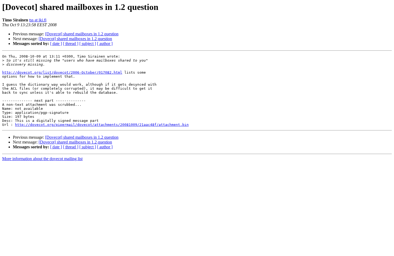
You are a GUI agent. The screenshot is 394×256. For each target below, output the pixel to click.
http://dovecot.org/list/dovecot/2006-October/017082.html (62, 72)
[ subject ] (87, 43)
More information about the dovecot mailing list (42, 158)
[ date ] (56, 43)
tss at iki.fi (37, 20)
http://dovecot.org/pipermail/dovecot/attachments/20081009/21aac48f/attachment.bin (102, 125)
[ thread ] (70, 43)
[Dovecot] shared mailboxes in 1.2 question (81, 34)
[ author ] (105, 43)
